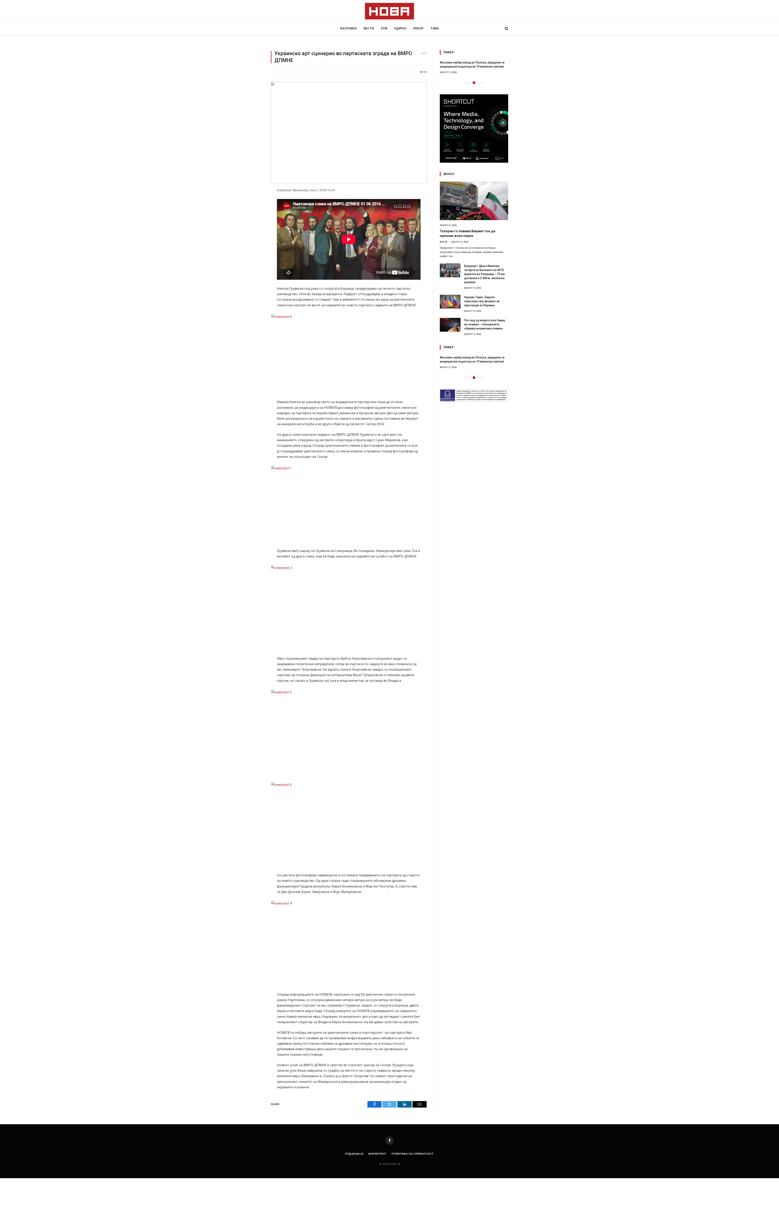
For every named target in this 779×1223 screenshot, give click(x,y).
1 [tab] (466, 82)
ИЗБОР (418, 28)
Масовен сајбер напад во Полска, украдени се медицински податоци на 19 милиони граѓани (472, 64)
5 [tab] (482, 82)
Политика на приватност (413, 1153)
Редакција (354, 1153)
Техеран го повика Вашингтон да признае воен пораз (467, 233)
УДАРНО (400, 28)
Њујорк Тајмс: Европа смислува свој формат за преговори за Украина (481, 301)
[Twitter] (256, 209)
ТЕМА (434, 28)
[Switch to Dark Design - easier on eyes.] (499, 28)
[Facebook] (256, 200)
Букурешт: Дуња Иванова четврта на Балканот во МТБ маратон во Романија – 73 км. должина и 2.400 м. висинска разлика (485, 274)
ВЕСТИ (369, 28)
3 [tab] (474, 82)
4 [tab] (478, 82)
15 (425, 53)
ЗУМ (384, 28)
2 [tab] (470, 82)
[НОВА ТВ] (389, 11)
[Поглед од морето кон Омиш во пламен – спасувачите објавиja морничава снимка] (450, 325)
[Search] (506, 28)
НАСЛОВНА (348, 28)
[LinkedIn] (256, 218)
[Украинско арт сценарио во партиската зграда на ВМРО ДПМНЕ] (349, 133)
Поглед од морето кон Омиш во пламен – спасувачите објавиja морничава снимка (484, 324)
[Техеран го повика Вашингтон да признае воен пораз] (474, 201)
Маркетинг (377, 1153)
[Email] (256, 227)
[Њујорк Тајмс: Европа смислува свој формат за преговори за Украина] (450, 302)
